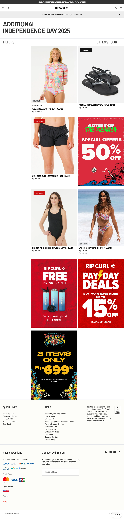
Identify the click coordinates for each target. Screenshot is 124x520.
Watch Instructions (52, 431)
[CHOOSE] (120, 100)
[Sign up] (75, 472)
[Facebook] (106, 452)
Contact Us (49, 434)
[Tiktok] (118, 452)
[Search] (8, 8)
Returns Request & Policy (54, 424)
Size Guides (49, 418)
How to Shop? (50, 416)
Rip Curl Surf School (10, 421)
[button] (116, 42)
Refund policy (50, 439)
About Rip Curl (8, 413)
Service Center (50, 429)
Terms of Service (51, 437)
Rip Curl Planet (8, 418)
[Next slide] (73, 74)
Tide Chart (7, 424)
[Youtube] (114, 452)
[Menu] (3, 8)
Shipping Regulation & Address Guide (59, 421)
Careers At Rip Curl (10, 416)
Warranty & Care (51, 426)
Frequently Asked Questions (55, 413)
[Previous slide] (34, 74)
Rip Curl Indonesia (14, 513)
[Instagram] (110, 452)
